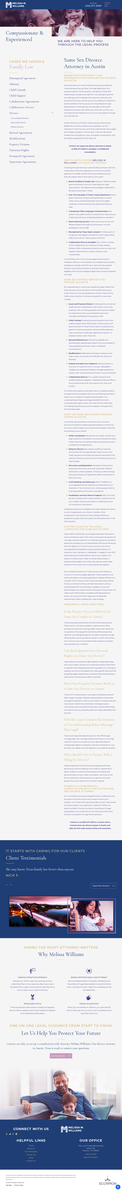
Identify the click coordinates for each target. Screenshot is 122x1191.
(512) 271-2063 (93, 6)
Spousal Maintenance (78, 340)
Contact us (75, 822)
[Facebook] (13, 1134)
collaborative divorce (89, 248)
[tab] (52, 112)
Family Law (31, 1155)
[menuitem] (31, 78)
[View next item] (11, 885)
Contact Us (31, 1161)
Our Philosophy (31, 1152)
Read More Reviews (101, 886)
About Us (31, 1148)
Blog (31, 1158)
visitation (96, 406)
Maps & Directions (90, 1157)
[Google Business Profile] (16, 1134)
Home (31, 1145)
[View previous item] (7, 885)
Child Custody (75, 320)
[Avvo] (10, 1134)
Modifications (75, 353)
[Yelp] (7, 1134)
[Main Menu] (107, 5)
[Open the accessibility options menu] (118, 1187)
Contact (72, 146)
